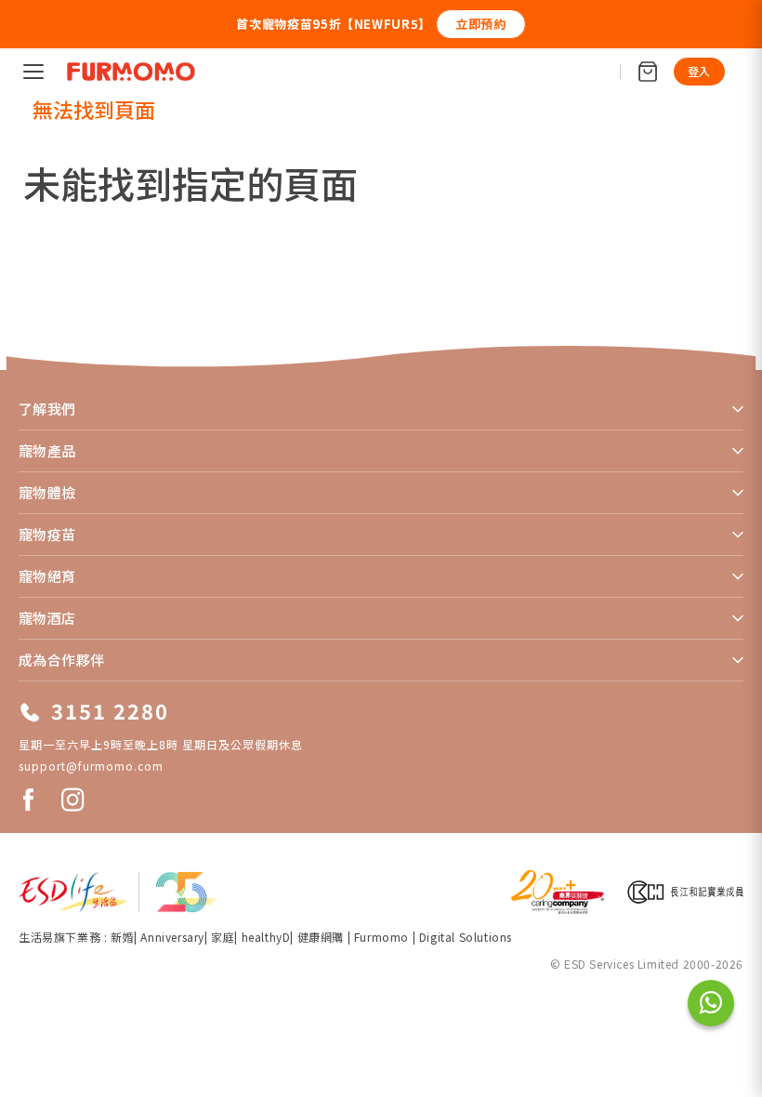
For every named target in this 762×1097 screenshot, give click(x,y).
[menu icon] (33, 71)
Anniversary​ (172, 937)
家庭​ (222, 937)
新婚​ (122, 937)
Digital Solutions (465, 937)
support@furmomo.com (91, 765)
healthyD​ (266, 937)
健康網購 (322, 937)
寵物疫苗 (47, 534)
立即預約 (480, 24)
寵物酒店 (47, 618)
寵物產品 (47, 450)
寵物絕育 (47, 576)
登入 (699, 71)
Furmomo (381, 937)
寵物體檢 (47, 492)
